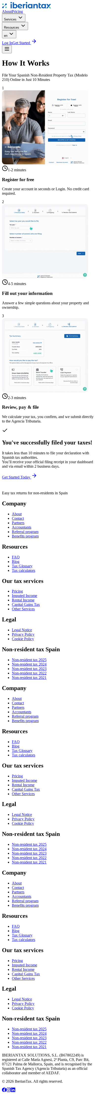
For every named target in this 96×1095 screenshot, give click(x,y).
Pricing (17, 11)
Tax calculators (23, 570)
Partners (18, 523)
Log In (7, 43)
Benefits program (25, 536)
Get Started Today (16, 477)
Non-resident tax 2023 (29, 669)
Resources (12, 27)
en (6, 36)
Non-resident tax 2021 (29, 677)
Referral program (25, 532)
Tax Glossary (22, 566)
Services (10, 19)
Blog (15, 561)
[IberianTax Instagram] (8, 1091)
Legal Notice (22, 630)
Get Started (22, 43)
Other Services (23, 609)
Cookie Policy (23, 639)
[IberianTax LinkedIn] (13, 1091)
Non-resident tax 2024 (29, 664)
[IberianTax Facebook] (4, 1091)
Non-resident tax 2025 (29, 660)
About (7, 11)
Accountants (21, 527)
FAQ (16, 557)
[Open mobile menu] (7, 49)
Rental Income (23, 600)
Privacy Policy (23, 634)
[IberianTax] (26, 7)
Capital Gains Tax (26, 604)
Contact (18, 518)
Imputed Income (24, 596)
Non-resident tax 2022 (29, 673)
